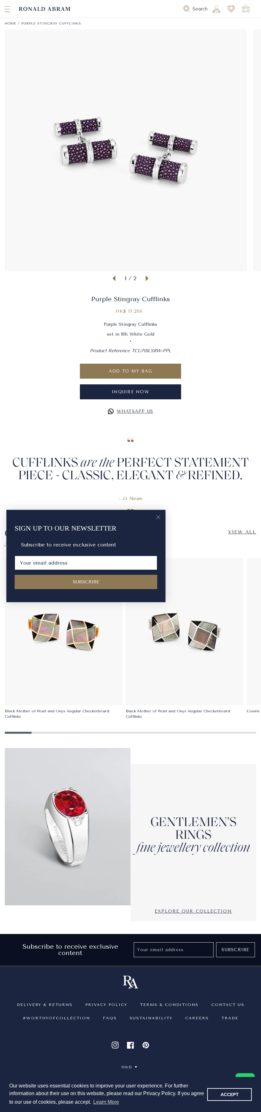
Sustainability (151, 1018)
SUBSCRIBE (86, 582)
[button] (1, 9)
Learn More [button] (106, 1102)
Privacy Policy (106, 1004)
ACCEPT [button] (230, 1094)
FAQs (110, 1018)
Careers (197, 1018)
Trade (230, 1018)
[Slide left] (114, 278)
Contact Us (227, 1004)
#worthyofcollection (56, 1018)
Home (10, 23)
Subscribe (235, 949)
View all (242, 532)
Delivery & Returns (45, 1004)
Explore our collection (193, 911)
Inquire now (130, 391)
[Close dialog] (158, 517)
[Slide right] (147, 278)
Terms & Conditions (169, 1004)
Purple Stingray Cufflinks (51, 23)
